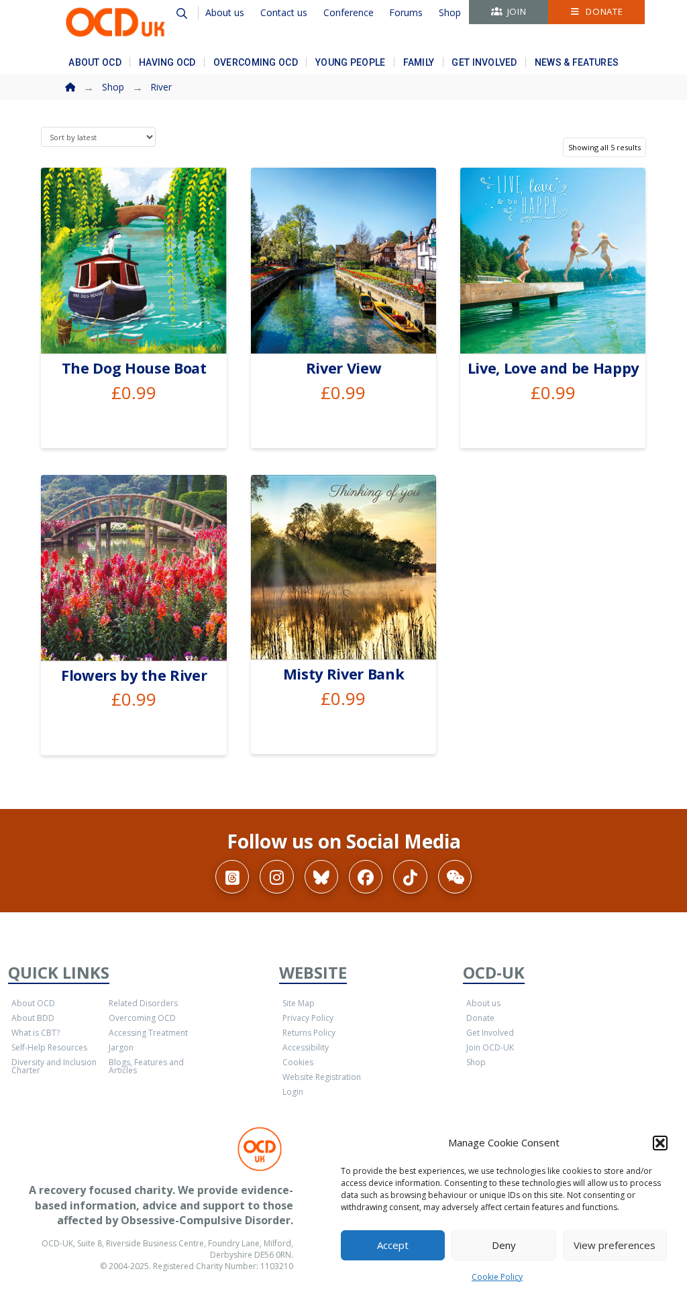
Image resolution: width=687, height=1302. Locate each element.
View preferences (614, 1245)
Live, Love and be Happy (553, 368)
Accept (393, 1245)
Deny (504, 1245)
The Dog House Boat (134, 368)
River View (344, 368)
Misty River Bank (344, 674)
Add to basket (139, 327)
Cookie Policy (497, 1277)
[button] (660, 1143)
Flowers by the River (134, 675)
